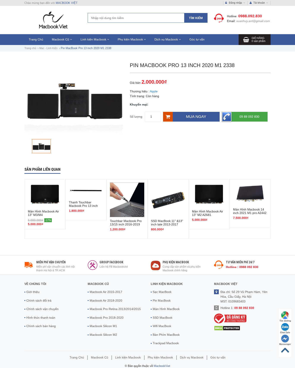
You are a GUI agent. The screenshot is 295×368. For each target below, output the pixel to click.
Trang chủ (30, 48)
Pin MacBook (162, 300)
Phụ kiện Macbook (131, 39)
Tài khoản (259, 2)
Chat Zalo (285, 332)
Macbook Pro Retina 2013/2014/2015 (115, 309)
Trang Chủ (36, 39)
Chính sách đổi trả (38, 300)
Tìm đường (285, 321)
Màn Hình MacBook (166, 309)
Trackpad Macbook (166, 343)
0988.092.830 (250, 16)
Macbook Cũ (61, 39)
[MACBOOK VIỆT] (52, 19)
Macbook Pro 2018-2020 (107, 317)
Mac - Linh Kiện (48, 48)
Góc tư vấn (197, 39)
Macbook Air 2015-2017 (106, 292)
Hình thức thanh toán (40, 317)
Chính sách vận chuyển (42, 309)
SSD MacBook (162, 317)
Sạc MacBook (162, 292)
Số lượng (136, 116)
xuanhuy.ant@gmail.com (253, 21)
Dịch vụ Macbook (166, 39)
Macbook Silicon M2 (103, 334)
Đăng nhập (235, 2)
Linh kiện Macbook (94, 39)
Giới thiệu (33, 292)
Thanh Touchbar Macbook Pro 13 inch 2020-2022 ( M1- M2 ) (84, 206)
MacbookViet (162, 366)
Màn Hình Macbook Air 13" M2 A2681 (207, 213)
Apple (154, 91)
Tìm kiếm (196, 18)
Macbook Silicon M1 (103, 326)
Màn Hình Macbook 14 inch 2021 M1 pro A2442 (249, 211)
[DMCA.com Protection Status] (227, 327)
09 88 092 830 (249, 116)
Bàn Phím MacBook (166, 334)
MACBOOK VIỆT (67, 3)
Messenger (285, 344)
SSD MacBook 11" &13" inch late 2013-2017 (167, 222)
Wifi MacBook (162, 326)
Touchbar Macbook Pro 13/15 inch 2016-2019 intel (126, 224)
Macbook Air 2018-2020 (106, 300)
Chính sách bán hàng (41, 326)
